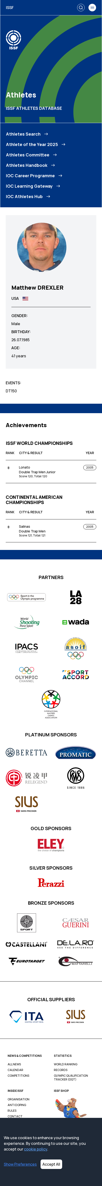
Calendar (15, 1070)
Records (60, 1070)
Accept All (51, 1164)
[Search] (81, 7)
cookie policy (35, 1149)
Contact (15, 1116)
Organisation (18, 1099)
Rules (12, 1111)
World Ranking (65, 1064)
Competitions (18, 1076)
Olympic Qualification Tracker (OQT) (71, 1077)
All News (14, 1064)
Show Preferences (20, 1164)
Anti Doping (17, 1105)
